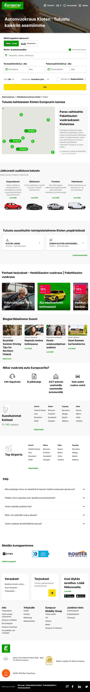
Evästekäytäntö (49, 685)
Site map (21, 685)
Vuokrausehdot (24, 688)
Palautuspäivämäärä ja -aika (58, 64)
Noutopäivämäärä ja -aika (15, 64)
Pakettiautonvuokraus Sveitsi (29, 97)
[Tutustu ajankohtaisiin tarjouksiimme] (52, 593)
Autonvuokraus (8, 97)
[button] (23, 138)
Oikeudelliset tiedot (34, 685)
